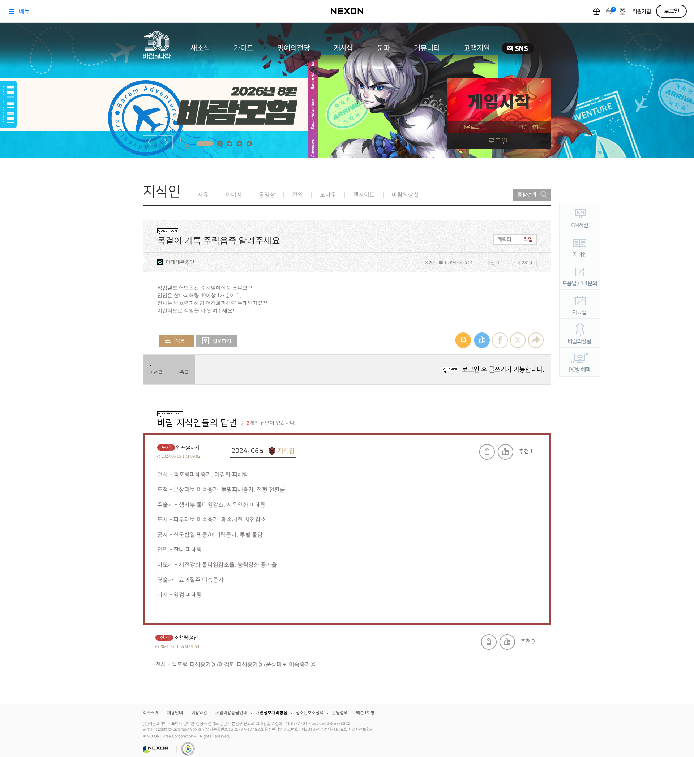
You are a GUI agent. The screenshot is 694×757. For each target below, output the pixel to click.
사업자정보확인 (360, 729)
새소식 (200, 48)
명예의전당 (293, 48)
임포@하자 (188, 447)
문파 (383, 48)
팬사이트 (364, 195)
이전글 (155, 372)
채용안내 (175, 712)
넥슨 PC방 (365, 712)
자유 (203, 195)
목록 (176, 341)
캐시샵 (343, 48)
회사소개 (151, 712)
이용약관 (199, 712)
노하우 (328, 195)
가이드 (243, 48)
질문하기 (216, 341)
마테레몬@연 (180, 262)
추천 (505, 452)
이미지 (234, 195)
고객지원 (477, 48)
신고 (487, 452)
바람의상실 (405, 195)
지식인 (162, 191)
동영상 (267, 195)
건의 (297, 195)
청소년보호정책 (310, 712)
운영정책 (340, 712)
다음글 (182, 372)
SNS (518, 48)
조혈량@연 (186, 637)
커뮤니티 (427, 48)
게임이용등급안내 (231, 712)
